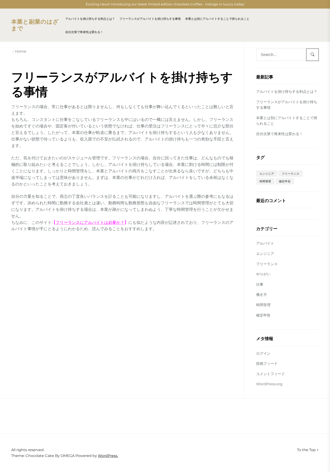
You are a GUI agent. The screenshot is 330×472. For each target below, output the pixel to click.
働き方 (261, 294)
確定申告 (285, 181)
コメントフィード (270, 374)
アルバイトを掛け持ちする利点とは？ (90, 18)
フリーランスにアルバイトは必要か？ (90, 222)
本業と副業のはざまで (35, 25)
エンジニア (267, 173)
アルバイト (265, 243)
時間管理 (265, 181)
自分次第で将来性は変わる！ (84, 32)
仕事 (259, 284)
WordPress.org (269, 384)
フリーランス (290, 173)
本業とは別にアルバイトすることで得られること (217, 18)
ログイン (263, 353)
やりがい (263, 274)
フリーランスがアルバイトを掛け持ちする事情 (150, 18)
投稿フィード (267, 363)
